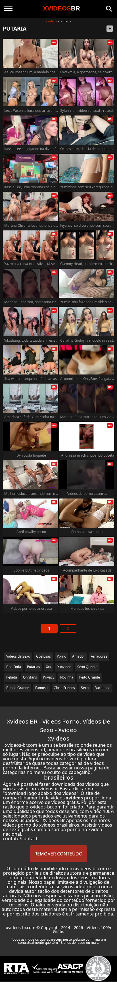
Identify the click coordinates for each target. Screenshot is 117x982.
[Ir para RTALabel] (16, 968)
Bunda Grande (17, 687)
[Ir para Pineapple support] (98, 968)
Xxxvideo (64, 666)
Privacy (48, 677)
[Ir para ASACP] (70, 968)
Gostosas (43, 656)
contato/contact (20, 838)
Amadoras (99, 656)
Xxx (48, 666)
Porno (61, 656)
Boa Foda (13, 666)
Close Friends (64, 687)
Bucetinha (102, 687)
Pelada (11, 677)
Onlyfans (30, 677)
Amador (78, 656)
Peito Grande (89, 677)
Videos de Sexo (18, 656)
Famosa (41, 687)
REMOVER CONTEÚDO (58, 854)
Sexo (85, 687)
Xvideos (51, 21)
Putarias (33, 666)
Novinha (66, 677)
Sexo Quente (87, 666)
